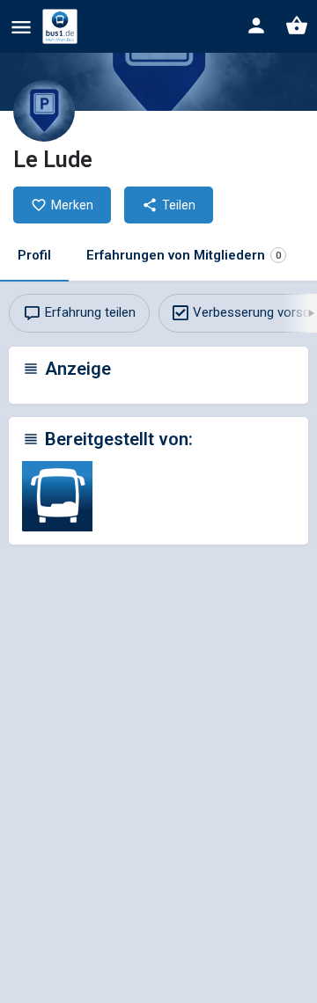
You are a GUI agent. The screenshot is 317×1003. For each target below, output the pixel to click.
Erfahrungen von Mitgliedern (183, 255)
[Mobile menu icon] (21, 27)
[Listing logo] (44, 111)
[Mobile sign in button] (256, 25)
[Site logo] (62, 26)
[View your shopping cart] (296, 25)
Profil (34, 255)
